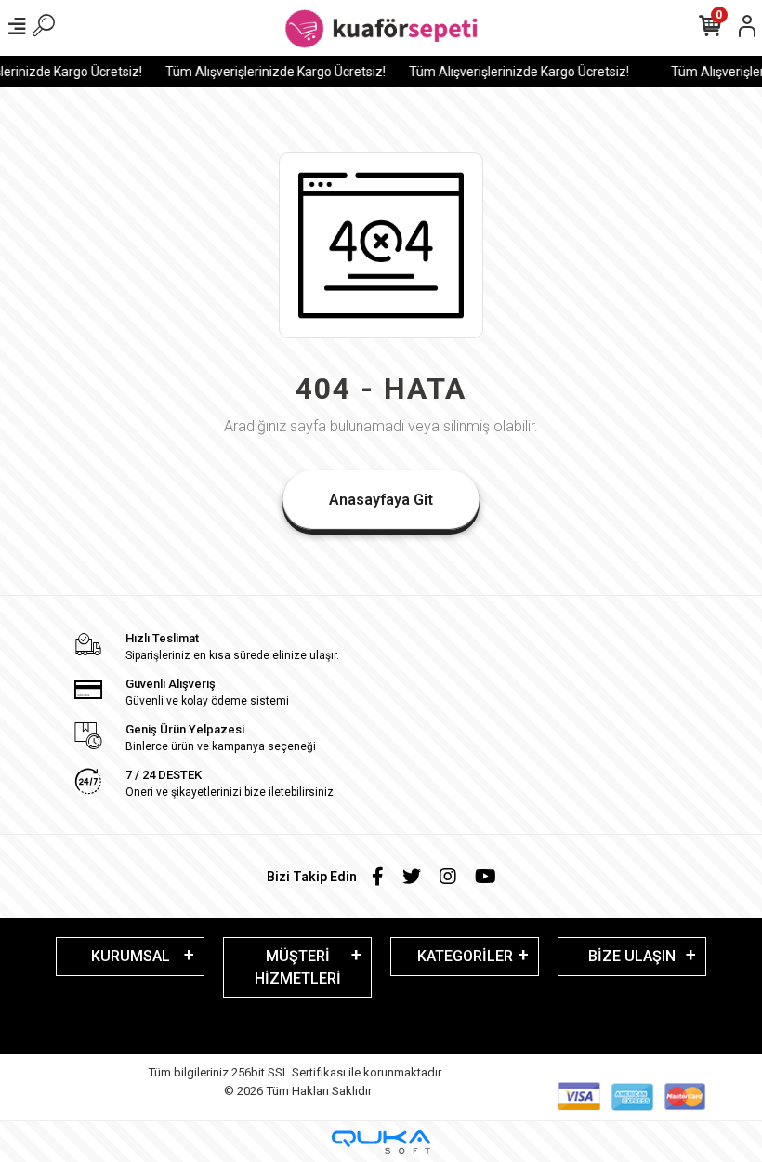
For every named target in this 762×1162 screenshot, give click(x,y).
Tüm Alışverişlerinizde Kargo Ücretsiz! (269, 71)
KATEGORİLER (465, 956)
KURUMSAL (130, 956)
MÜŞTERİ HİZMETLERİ (298, 967)
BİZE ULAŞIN (632, 956)
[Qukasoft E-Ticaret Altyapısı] (381, 1142)
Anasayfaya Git (381, 499)
